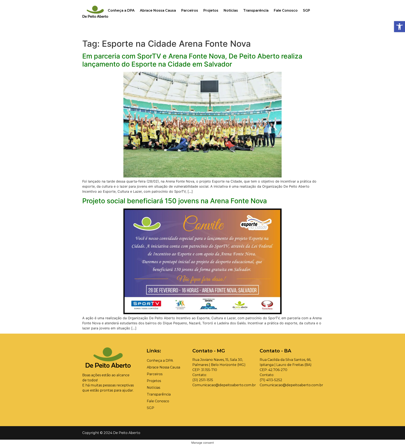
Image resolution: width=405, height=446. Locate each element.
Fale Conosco (286, 10)
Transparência (256, 10)
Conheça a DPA (121, 10)
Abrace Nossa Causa (158, 10)
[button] (399, 26)
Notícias (231, 10)
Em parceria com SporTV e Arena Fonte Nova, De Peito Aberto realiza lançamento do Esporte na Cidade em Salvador (192, 60)
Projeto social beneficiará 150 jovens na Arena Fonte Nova (174, 201)
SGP (306, 10)
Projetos (210, 10)
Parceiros (189, 10)
